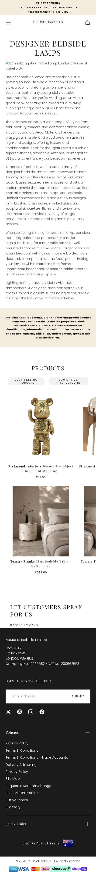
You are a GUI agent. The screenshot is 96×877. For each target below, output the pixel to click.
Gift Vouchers (17, 800)
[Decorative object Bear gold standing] (41, 426)
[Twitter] (8, 712)
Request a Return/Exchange (28, 785)
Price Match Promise (22, 792)
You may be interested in (68, 381)
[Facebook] (42, 712)
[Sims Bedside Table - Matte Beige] (41, 521)
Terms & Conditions (22, 750)
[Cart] (87, 22)
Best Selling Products (26, 381)
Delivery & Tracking (21, 764)
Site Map (13, 778)
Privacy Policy (17, 771)
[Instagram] (31, 712)
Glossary (13, 807)
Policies (12, 732)
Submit (78, 696)
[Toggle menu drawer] (8, 22)
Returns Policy (17, 743)
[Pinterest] (19, 712)
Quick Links (16, 823)
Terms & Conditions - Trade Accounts (37, 757)
